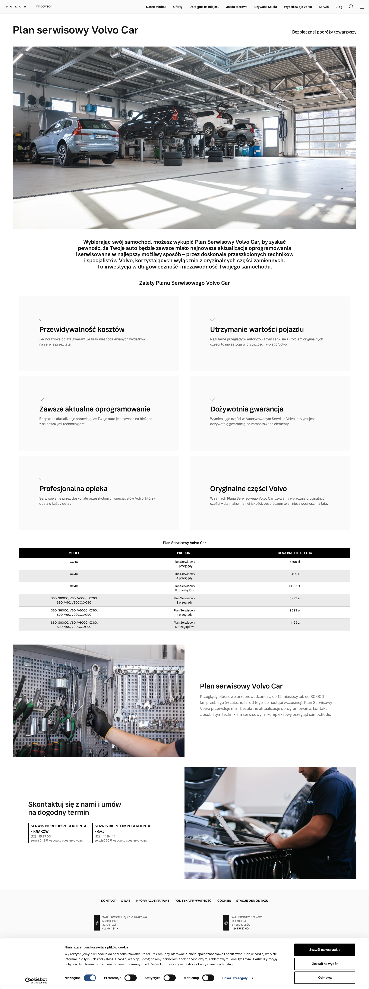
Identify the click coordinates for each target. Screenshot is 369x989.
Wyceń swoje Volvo (298, 7)
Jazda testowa (236, 7)
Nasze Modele (156, 7)
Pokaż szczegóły (235, 978)
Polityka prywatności (193, 901)
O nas (125, 901)
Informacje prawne (152, 901)
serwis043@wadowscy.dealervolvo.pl (57, 840)
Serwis (324, 7)
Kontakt (108, 901)
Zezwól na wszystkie (324, 949)
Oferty (178, 7)
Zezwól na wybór (325, 964)
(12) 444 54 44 (105, 836)
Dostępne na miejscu (204, 7)
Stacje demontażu (252, 901)
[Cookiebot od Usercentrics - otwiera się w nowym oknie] (36, 980)
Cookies (224, 901)
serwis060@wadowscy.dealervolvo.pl (121, 840)
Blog (338, 7)
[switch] (130, 977)
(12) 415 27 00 (41, 836)
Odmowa (325, 977)
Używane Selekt (265, 7)
